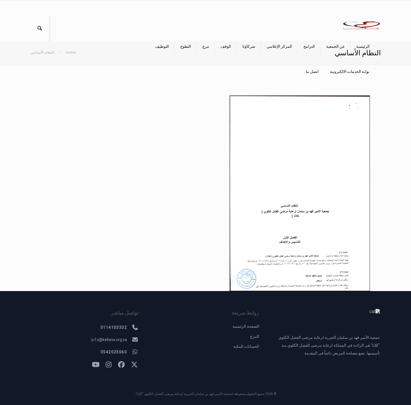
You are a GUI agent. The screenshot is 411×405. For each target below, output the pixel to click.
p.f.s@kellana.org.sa (109, 339)
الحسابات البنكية (246, 346)
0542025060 (114, 352)
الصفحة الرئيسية (246, 326)
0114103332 (114, 327)
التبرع (254, 336)
